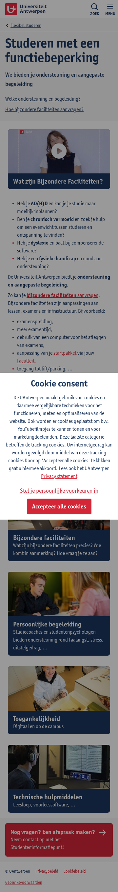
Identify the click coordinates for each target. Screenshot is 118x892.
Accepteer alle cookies (59, 506)
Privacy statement (59, 476)
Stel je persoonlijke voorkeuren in (59, 490)
